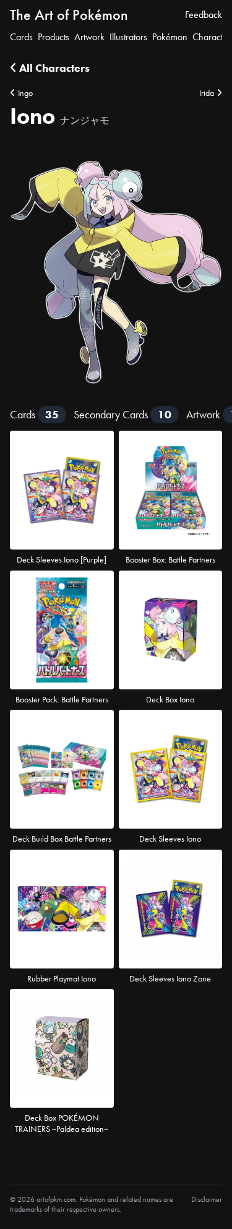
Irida (206, 92)
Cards (21, 36)
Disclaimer (206, 1199)
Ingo (25, 92)
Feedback (203, 14)
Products (53, 36)
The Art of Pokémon (69, 14)
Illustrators (128, 36)
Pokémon (169, 36)
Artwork (89, 36)
